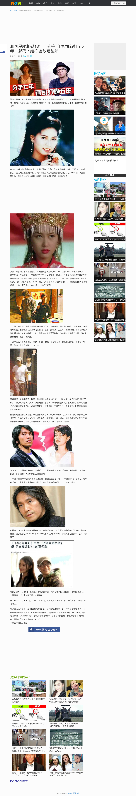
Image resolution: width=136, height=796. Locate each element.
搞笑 (45, 3)
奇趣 (38, 3)
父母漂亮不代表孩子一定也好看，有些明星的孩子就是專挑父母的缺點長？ (65, 700)
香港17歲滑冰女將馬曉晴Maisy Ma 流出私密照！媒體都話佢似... (66, 774)
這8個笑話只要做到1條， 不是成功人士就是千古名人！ (66, 749)
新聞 (31, 3)
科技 (81, 3)
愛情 (52, 3)
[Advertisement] (29, 194)
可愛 (67, 3)
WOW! (70, 793)
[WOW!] (16, 5)
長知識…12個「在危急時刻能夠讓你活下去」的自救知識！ (28, 724)
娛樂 (89, 3)
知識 (74, 3)
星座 (60, 3)
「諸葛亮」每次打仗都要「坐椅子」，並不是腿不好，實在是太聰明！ (65, 724)
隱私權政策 (76, 793)
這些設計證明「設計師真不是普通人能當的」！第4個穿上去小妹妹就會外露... (28, 749)
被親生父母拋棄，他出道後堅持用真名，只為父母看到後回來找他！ (27, 774)
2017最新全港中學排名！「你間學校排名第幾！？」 (28, 700)
